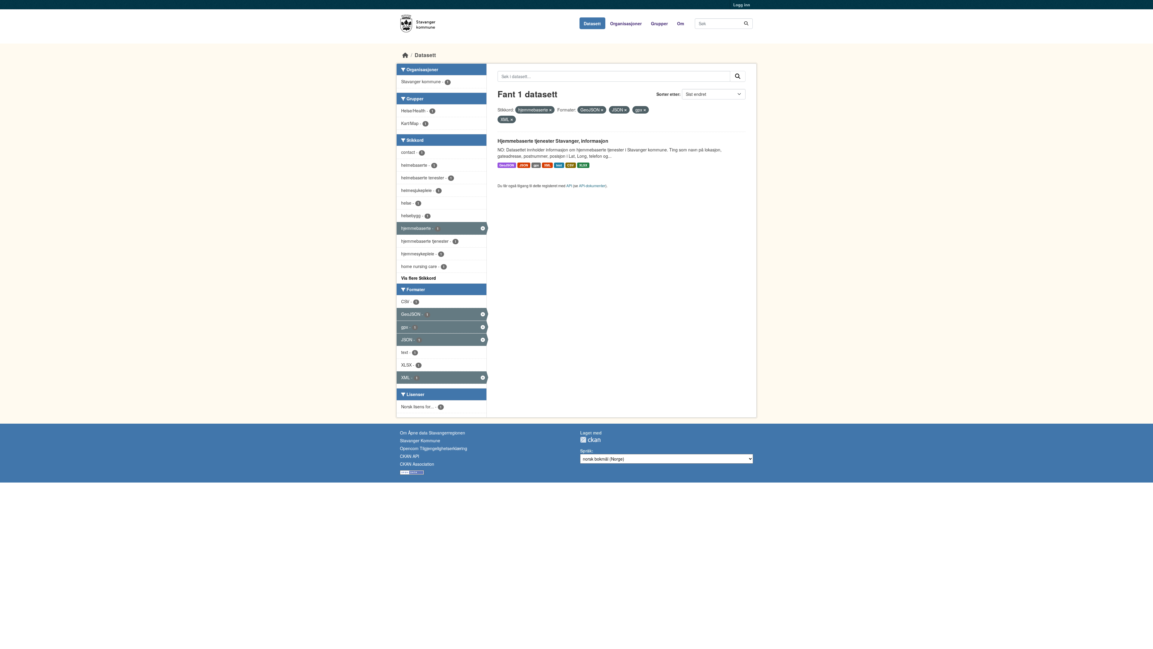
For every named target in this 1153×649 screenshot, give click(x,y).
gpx (536, 165)
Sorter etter (667, 94)
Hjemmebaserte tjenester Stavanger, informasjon (553, 140)
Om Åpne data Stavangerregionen (432, 433)
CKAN (590, 440)
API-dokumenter (592, 185)
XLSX (583, 165)
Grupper (659, 23)
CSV (570, 165)
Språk (586, 451)
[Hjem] (405, 55)
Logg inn (741, 5)
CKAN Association (417, 464)
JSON (523, 165)
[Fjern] (550, 110)
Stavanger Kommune (420, 440)
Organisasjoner (626, 23)
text (559, 165)
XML (547, 165)
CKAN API (409, 456)
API (569, 185)
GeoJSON (506, 165)
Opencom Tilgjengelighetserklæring (433, 448)
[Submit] (746, 23)
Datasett (592, 23)
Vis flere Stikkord (418, 278)
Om (680, 23)
